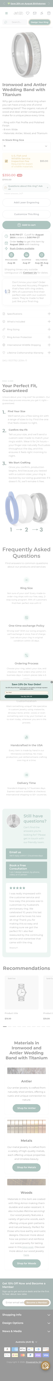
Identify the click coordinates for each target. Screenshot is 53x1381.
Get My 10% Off (26, 696)
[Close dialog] (52, 682)
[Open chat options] (45, 1365)
